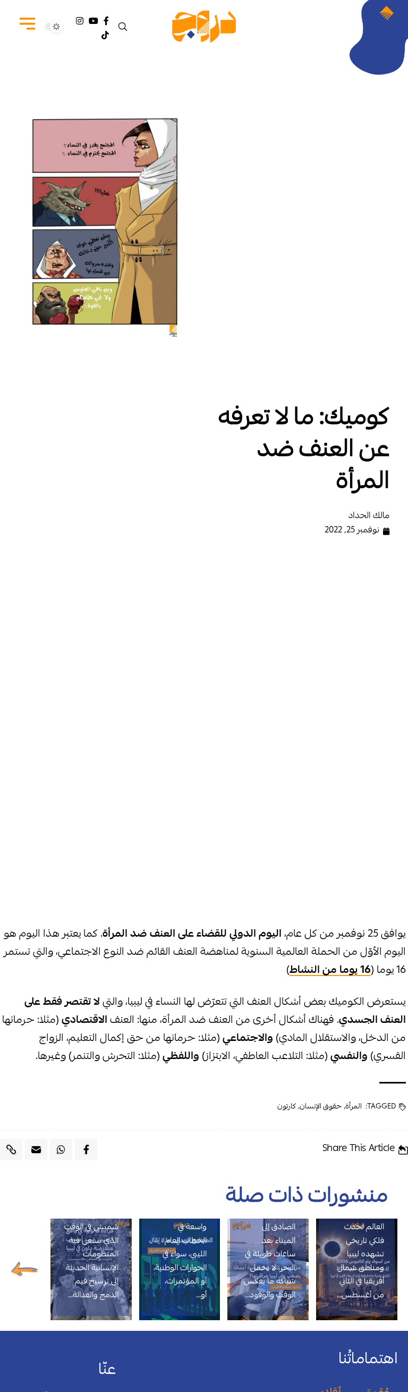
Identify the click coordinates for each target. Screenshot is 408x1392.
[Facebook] (106, 21)
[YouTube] (93, 21)
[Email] (36, 1149)
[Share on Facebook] (86, 1149)
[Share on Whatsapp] (61, 1149)
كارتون (286, 1107)
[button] (124, 26)
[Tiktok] (105, 35)
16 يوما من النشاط (330, 970)
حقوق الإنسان (321, 1107)
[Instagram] (79, 21)
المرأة (353, 1107)
